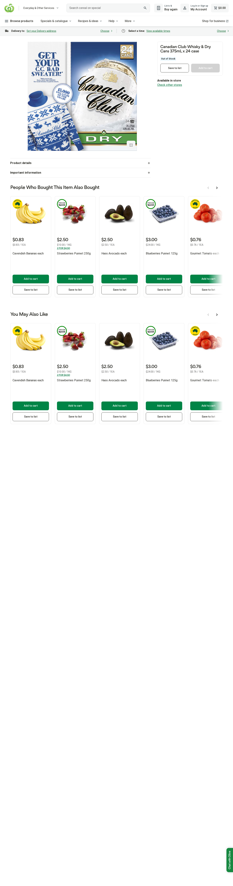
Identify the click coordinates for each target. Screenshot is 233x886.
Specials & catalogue (54, 21)
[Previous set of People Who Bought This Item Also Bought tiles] (208, 188)
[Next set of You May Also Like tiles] (217, 315)
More (128, 21)
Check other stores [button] (169, 85)
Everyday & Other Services (38, 8)
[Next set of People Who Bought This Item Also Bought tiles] (217, 188)
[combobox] (108, 8)
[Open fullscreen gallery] (131, 145)
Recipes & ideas (88, 21)
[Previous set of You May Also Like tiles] (208, 315)
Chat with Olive (229, 860)
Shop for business (213, 21)
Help (111, 21)
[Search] (145, 8)
